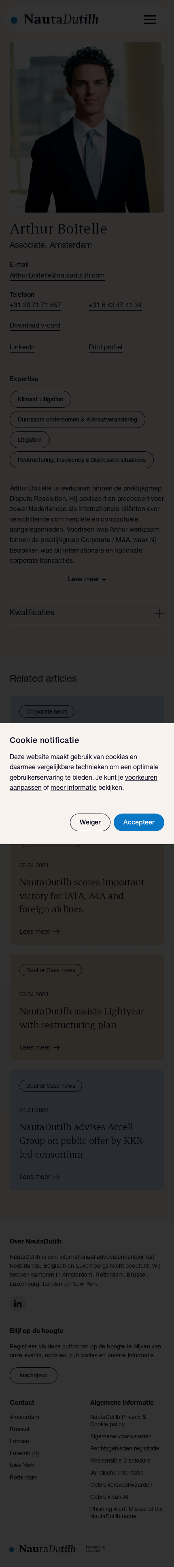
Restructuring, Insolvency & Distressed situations (82, 460)
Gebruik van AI (109, 1497)
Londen (19, 1442)
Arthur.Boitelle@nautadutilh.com (57, 276)
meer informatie (74, 788)
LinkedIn (22, 348)
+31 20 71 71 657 (35, 306)
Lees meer (34, 932)
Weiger (90, 823)
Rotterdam (23, 1478)
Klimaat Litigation (40, 400)
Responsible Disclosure (120, 1461)
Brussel (19, 1430)
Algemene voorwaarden (121, 1437)
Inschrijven (33, 1376)
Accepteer (139, 823)
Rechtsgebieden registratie (124, 1449)
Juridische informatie (117, 1473)
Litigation (30, 440)
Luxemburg (24, 1454)
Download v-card (35, 326)
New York (22, 1466)
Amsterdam (24, 1418)
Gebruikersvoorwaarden (121, 1485)
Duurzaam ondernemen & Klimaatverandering (77, 420)
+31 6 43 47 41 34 (115, 306)
